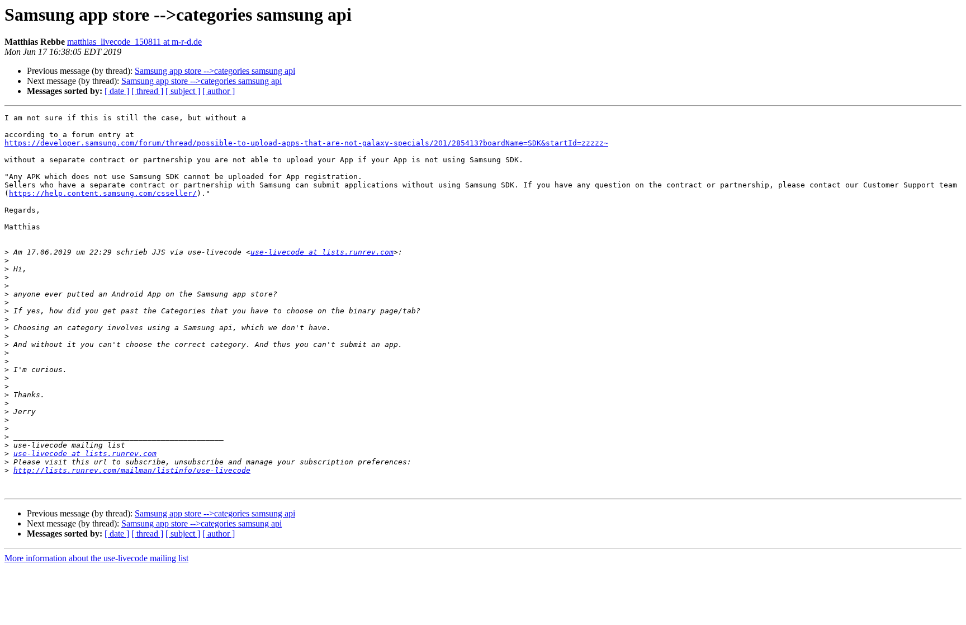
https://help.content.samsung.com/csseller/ (103, 193)
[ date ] (117, 91)
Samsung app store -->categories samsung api (215, 71)
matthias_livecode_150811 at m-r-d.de (134, 41)
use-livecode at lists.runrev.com (322, 252)
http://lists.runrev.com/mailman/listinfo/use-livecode (131, 470)
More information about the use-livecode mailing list (96, 558)
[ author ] (218, 91)
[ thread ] (147, 91)
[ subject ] (182, 91)
